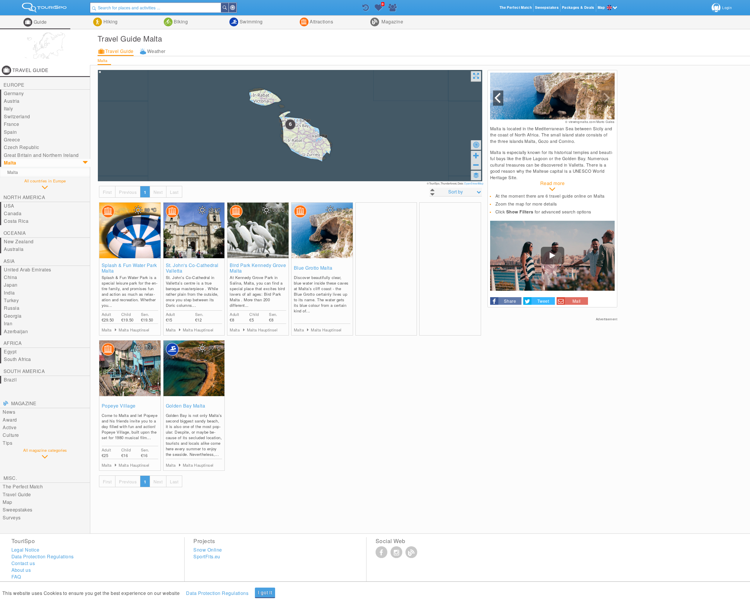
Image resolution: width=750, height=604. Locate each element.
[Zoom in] (476, 155)
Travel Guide (119, 51)
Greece (12, 139)
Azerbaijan (16, 331)
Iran (8, 323)
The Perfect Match (23, 486)
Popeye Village (119, 405)
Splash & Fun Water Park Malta (129, 267)
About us (21, 570)
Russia (11, 307)
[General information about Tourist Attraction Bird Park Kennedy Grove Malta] (258, 230)
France (11, 124)
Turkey (11, 300)
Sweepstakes (17, 509)
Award (10, 419)
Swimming (250, 21)
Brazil (10, 379)
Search (228, 8)
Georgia (12, 315)
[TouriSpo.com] (45, 9)
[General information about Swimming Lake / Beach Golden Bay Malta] (194, 368)
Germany (14, 93)
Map (7, 502)
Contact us (23, 563)
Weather (156, 51)
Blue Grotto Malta (313, 268)
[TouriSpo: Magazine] (411, 552)
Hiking (109, 21)
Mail (576, 301)
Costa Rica (16, 221)
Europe (14, 84)
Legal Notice (25, 549)
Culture (11, 435)
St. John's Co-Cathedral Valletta (192, 267)
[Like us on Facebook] (381, 552)
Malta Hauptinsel (134, 330)
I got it (265, 592)
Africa (13, 343)
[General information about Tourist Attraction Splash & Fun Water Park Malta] (130, 230)
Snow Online (207, 549)
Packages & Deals (578, 7)
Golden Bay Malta (185, 405)
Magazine (391, 21)
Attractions (320, 21)
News (9, 411)
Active (9, 427)
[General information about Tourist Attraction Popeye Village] (130, 368)
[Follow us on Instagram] (396, 552)
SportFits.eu (206, 556)
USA (9, 205)
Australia (13, 249)
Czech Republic (21, 147)
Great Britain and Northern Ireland (41, 155)
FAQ (16, 576)
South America (24, 371)
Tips (7, 442)
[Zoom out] (476, 165)
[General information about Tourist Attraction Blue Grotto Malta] (322, 230)
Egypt (10, 351)
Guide (39, 21)
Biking (180, 21)
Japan (10, 284)
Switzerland (17, 116)
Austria (11, 100)
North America (24, 197)
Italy (8, 108)
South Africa (17, 359)
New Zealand (18, 241)
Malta (103, 60)
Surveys (12, 517)
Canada (12, 213)
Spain (10, 132)
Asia (9, 261)
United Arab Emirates (27, 269)
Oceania (15, 233)
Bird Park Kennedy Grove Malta (258, 267)
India (9, 292)
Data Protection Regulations (217, 593)
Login (727, 7)
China (10, 277)
